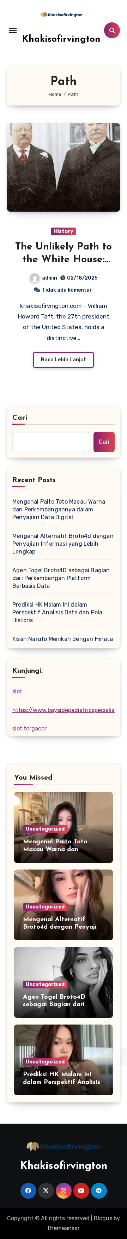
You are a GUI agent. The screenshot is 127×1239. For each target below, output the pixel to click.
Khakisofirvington (61, 39)
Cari (20, 417)
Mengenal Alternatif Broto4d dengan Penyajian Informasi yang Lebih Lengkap (63, 544)
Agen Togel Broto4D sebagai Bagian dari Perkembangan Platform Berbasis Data (61, 578)
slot (17, 691)
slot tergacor (29, 728)
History (63, 231)
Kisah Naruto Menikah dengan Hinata (62, 639)
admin (49, 278)
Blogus (103, 1218)
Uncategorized (45, 829)
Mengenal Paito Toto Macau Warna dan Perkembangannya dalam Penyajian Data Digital (58, 509)
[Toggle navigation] (12, 30)
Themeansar (63, 1228)
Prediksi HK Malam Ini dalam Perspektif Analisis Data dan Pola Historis (57, 612)
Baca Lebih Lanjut (63, 360)
